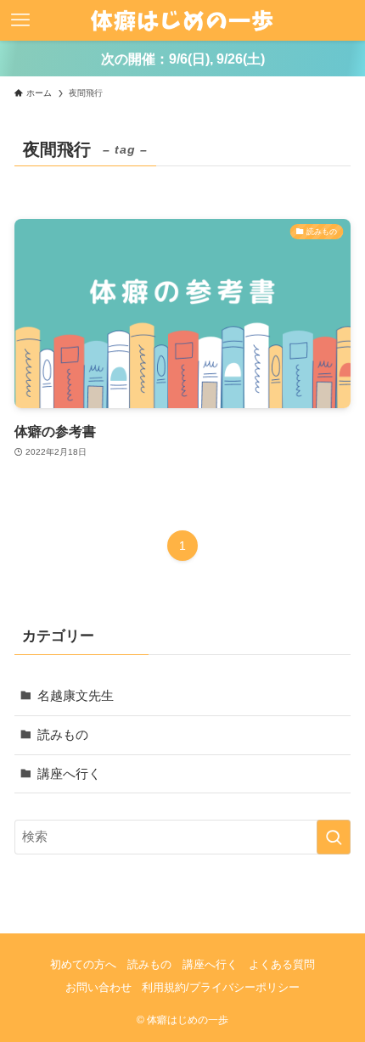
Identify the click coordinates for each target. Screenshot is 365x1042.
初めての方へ (83, 964)
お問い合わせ (98, 987)
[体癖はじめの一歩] (182, 20)
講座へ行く (69, 773)
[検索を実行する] (334, 837)
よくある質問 (282, 964)
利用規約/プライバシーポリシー (221, 987)
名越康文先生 (75, 695)
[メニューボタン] (20, 20)
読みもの (62, 734)
